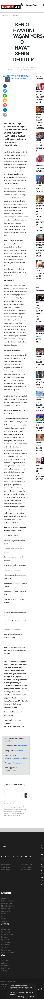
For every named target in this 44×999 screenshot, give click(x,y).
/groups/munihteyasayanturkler (16, 758)
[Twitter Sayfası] (6, 857)
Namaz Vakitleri (7, 934)
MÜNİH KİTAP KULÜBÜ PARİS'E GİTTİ (39, 448)
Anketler (4, 963)
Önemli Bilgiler (6, 911)
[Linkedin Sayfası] (18, 857)
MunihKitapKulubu (7, 906)
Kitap (3, 916)
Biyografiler (5, 966)
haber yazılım (5, 994)
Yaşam (3, 919)
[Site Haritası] (27, 857)
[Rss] (22, 857)
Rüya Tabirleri (6, 968)
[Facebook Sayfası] (2, 857)
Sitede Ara (5, 960)
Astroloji (4, 971)
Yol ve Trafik (5, 932)
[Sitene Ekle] (31, 857)
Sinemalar (5, 945)
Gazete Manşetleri (8, 952)
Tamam (31, 997)
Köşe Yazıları (15, 15)
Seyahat (4, 921)
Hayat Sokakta (6, 903)
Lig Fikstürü (5, 940)
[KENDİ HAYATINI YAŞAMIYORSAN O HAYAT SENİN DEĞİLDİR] (16, 77)
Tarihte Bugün (6, 942)
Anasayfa (5, 15)
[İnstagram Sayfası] (10, 857)
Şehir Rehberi (6, 950)
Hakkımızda (5, 865)
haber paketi (4, 991)
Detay (22, 997)
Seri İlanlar (5, 947)
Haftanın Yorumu (7, 901)
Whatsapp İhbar (26, 867)
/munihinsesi (22, 746)
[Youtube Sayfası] (14, 857)
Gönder (26, 795)
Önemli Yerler (6, 909)
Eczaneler (4, 937)
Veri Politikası (6, 870)
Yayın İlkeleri (5, 867)
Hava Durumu (6, 929)
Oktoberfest (31, 5)
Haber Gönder (26, 870)
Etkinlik (3, 914)
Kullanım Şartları (26, 865)
